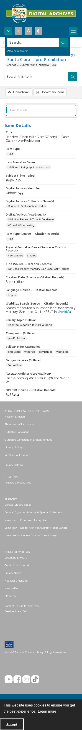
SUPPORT (11, 499)
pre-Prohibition (17, 338)
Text (10, 153)
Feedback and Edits (17, 611)
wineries (29, 351)
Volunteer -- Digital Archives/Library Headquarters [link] (36, 527)
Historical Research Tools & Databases (31, 219)
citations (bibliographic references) (29, 167)
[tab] (41, 110)
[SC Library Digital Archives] (41, 13)
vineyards (62, 351)
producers (14, 351)
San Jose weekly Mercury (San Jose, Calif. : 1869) (38, 268)
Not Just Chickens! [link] (16, 580)
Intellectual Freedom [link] (17, 455)
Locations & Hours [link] (16, 557)
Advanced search (17, 50)
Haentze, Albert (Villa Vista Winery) (30, 324)
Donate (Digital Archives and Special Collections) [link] (34, 512)
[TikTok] (35, 679)
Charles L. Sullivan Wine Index (27, 206)
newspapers (15, 255)
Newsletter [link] (11, 588)
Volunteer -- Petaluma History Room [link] (27, 520)
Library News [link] (13, 573)
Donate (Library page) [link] (18, 504)
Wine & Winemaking (21, 225)
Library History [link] (14, 447)
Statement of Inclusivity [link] (19, 424)
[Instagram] (26, 679)
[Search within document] (72, 76)
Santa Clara (15, 365)
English (12, 295)
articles (31, 255)
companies (45, 351)
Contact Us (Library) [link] (17, 565)
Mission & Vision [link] (15, 416)
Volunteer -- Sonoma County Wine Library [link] (31, 535)
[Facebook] (17, 679)
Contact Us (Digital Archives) (22, 606)
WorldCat (65, 312)
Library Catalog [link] (14, 465)
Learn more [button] (47, 711)
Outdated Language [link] (17, 432)
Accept (11, 724)
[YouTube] (9, 679)
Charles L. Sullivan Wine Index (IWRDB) (31, 64)
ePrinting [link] (10, 596)
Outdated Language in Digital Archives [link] (28, 439)
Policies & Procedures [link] (18, 482)
